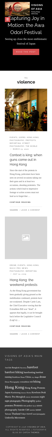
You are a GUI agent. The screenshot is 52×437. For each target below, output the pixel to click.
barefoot (32, 367)
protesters (9, 405)
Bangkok (16, 367)
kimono (23, 392)
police (38, 401)
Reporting (15, 143)
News (25, 268)
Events (13, 137)
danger (37, 377)
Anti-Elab (8, 368)
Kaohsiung (16, 392)
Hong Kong (33, 137)
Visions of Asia (36, 427)
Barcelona (23, 368)
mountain (35, 397)
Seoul (34, 406)
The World (32, 146)
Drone (13, 265)
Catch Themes (31, 433)
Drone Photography (12, 382)
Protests (31, 140)
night (42, 396)
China (28, 377)
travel (29, 413)
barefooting (29, 372)
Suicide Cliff (23, 410)
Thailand (16, 413)
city (33, 377)
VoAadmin (14, 210)
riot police (27, 406)
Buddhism (16, 377)
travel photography (39, 414)
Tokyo (23, 414)
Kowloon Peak (39, 392)
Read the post (27, 53)
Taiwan (8, 414)
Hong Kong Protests (35, 387)
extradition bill (26, 382)
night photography (13, 401)
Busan (23, 377)
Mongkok (21, 396)
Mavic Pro (15, 268)
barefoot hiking (14, 372)
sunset (38, 410)
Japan (8, 392)
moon (28, 397)
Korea (29, 393)
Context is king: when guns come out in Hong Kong (26, 159)
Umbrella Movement (15, 417)
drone (43, 376)
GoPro (22, 137)
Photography (17, 140)
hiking (36, 381)
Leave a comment (30, 210)
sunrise (32, 410)
